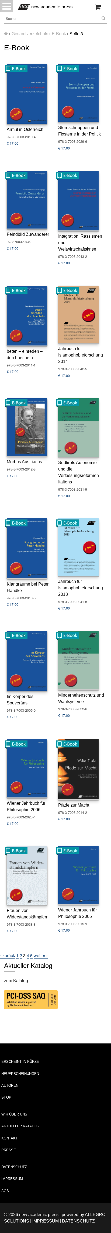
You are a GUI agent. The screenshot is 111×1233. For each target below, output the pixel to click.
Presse (8, 1150)
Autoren (9, 1086)
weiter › (41, 955)
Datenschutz (14, 1167)
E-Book (59, 33)
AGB (5, 1191)
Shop (6, 1097)
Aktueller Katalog (20, 1126)
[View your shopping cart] (98, 7)
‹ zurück (7, 955)
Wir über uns (14, 1114)
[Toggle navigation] (6, 6)
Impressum (12, 1179)
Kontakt (9, 1138)
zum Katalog (16, 980)
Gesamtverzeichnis (30, 33)
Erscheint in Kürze (20, 1062)
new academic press (51, 6)
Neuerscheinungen (20, 1074)
